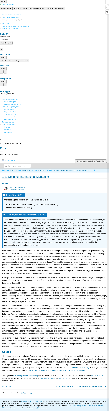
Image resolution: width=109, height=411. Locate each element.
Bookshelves (26, 170)
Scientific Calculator (10, 114)
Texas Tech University (17, 189)
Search (6, 166)
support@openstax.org (79, 367)
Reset (3, 57)
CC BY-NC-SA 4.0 (97, 376)
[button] (7, 129)
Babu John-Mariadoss (17, 187)
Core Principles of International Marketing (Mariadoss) (71, 170)
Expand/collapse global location (106, 170)
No (33, 393)
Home (12, 170)
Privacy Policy (76, 406)
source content (63, 378)
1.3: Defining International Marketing (25, 376)
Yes (25, 393)
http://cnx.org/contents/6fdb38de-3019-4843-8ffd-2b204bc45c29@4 (56, 370)
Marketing (41, 170)
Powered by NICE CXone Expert (32, 401)
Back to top (6, 386)
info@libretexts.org (40, 408)
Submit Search (6, 43)
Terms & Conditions (88, 406)
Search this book (5, 36)
